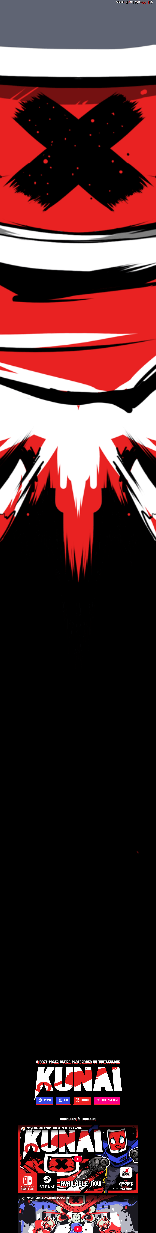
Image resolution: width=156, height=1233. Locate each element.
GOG (66, 1100)
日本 (150, 2)
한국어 (130, 2)
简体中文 (140, 2)
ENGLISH (120, 2)
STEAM (47, 1100)
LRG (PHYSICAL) (110, 1100)
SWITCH (85, 1100)
